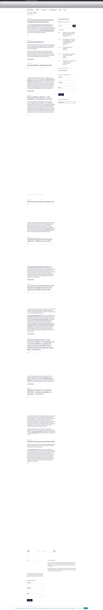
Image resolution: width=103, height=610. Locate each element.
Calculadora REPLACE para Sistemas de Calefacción (38, 266)
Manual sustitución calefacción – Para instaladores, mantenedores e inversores (39, 98)
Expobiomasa (47, 229)
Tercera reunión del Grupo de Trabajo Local (40, 202)
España (44, 0)
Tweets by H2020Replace (62, 70)
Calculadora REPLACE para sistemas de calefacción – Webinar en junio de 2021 (39, 240)
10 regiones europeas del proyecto (46, 30)
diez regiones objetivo (34, 432)
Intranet (60, 9)
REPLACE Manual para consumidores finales (41, 441)
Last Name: (60, 82)
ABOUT (37, 9)
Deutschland (42, 0)
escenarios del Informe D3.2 (38, 431)
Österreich (38, 0)
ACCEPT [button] (85, 608)
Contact (64, 9)
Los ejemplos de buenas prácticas (33, 315)
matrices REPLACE (32, 324)
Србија (48, 0)
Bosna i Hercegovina (39, 0)
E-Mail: (59, 87)
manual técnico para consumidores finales (40, 319)
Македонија (47, 0)
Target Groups (44, 9)
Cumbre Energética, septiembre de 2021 (39, 65)
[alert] (67, 22)
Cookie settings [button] (79, 608)
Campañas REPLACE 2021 (35, 42)
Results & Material (52, 9)
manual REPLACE (32, 449)
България (41, 0)
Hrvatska (45, 0)
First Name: (60, 77)
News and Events (30, 9)
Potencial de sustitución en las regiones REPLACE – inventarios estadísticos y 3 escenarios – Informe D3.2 (39, 392)
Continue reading (30, 59)
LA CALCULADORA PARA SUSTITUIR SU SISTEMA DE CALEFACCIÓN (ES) (40, 21)
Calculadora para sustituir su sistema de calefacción (40, 24)
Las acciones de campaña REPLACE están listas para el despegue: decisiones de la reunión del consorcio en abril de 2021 (40, 288)
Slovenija (50, 0)
